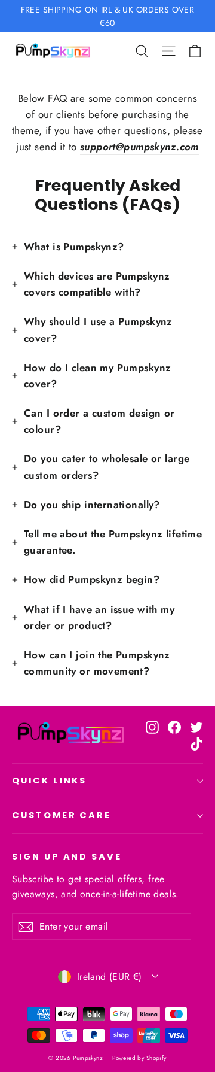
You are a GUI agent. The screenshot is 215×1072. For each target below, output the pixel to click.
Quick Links (49, 780)
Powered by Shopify (139, 1057)
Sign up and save (67, 857)
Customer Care (61, 815)
